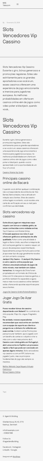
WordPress (16, 456)
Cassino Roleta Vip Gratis (13, 172)
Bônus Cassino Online (11, 372)
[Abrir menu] (17, 4)
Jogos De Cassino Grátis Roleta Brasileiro (20, 292)
